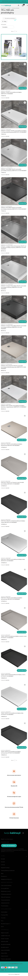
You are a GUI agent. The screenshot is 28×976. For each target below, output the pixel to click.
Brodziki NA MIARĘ (5, 944)
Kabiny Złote (4, 953)
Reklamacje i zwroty (6, 891)
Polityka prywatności (6, 894)
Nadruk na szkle (5, 932)
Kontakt (3, 859)
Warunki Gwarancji (5, 897)
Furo (2, 920)
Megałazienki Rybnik (6, 879)
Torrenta (3, 917)
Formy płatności (5, 888)
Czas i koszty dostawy (6, 885)
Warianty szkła (4, 941)
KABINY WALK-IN (5, 935)
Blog (2, 873)
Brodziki (9, 8)
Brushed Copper (5, 923)
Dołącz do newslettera (9, 845)
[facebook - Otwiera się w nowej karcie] (23, 833)
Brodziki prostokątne (15, 8)
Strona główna (3, 8)
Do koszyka (21, 88)
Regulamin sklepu (5, 867)
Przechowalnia (4, 905)
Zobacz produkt (21, 439)
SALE (2, 926)
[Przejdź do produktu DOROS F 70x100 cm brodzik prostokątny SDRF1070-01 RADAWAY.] (14, 76)
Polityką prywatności (9, 851)
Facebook (3, 876)
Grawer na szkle (5, 938)
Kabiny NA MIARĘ (5, 950)
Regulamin (16, 848)
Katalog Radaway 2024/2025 (7, 870)
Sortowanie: (3, 24)
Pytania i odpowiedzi (6, 959)
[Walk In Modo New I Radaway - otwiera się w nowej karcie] (14, 47)
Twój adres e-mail (5, 842)
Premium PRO (4, 915)
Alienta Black (4, 912)
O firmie (3, 864)
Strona (12, 31)
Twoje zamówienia (5, 900)
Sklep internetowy (13, 974)
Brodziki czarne (5, 947)
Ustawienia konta (5, 903)
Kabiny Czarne (4, 956)
